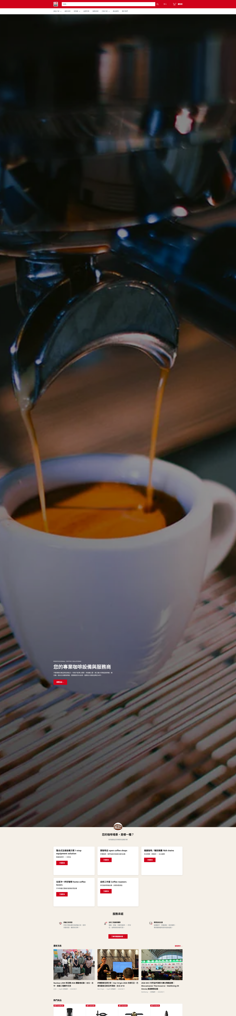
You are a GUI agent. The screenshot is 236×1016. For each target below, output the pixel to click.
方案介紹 (105, 11)
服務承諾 (95, 11)
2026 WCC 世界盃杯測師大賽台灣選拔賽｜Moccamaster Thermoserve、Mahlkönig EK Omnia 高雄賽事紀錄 (160, 986)
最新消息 (68, 11)
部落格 (76, 11)
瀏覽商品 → (60, 682)
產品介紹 (56, 11)
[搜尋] (157, 4)
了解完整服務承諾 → (118, 936)
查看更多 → (179, 946)
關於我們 (125, 11)
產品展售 (116, 11)
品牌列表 (86, 11)
